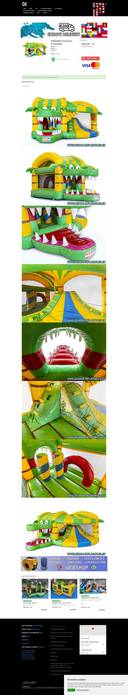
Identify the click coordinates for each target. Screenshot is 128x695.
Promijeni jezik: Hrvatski (28, 652)
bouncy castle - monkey (30, 603)
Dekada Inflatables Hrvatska (57, 645)
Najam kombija (54, 659)
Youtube (25, 643)
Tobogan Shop (54, 652)
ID (80, 40)
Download (36, 629)
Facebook (25, 640)
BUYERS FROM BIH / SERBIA (45, 10)
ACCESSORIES (58, 8)
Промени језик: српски (28, 655)
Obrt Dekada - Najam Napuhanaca (58, 629)
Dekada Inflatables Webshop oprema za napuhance (62, 649)
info (41, 633)
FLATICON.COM (26, 686)
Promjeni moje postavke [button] (83, 690)
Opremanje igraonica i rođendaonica (58, 641)
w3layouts (34, 682)
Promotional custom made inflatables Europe (60, 670)
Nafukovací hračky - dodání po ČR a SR (59, 665)
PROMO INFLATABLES (28, 12)
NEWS (30, 8)
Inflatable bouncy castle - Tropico (61, 603)
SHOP (24, 8)
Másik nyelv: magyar (27, 654)
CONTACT (45, 12)
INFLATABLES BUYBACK (29, 10)
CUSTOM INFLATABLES (46, 8)
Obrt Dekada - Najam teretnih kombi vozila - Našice (62, 632)
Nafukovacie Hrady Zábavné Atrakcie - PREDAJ (61, 667)
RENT (38, 12)
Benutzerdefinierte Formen (56, 674)
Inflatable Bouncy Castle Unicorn (90, 598)
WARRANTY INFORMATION (62, 59)
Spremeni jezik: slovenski (28, 659)
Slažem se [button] (71, 690)
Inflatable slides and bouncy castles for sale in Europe (62, 663)
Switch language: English (28, 650)
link (28, 636)
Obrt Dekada (38, 625)
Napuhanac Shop (54, 656)
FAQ (36, 8)
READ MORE (44, 609)
